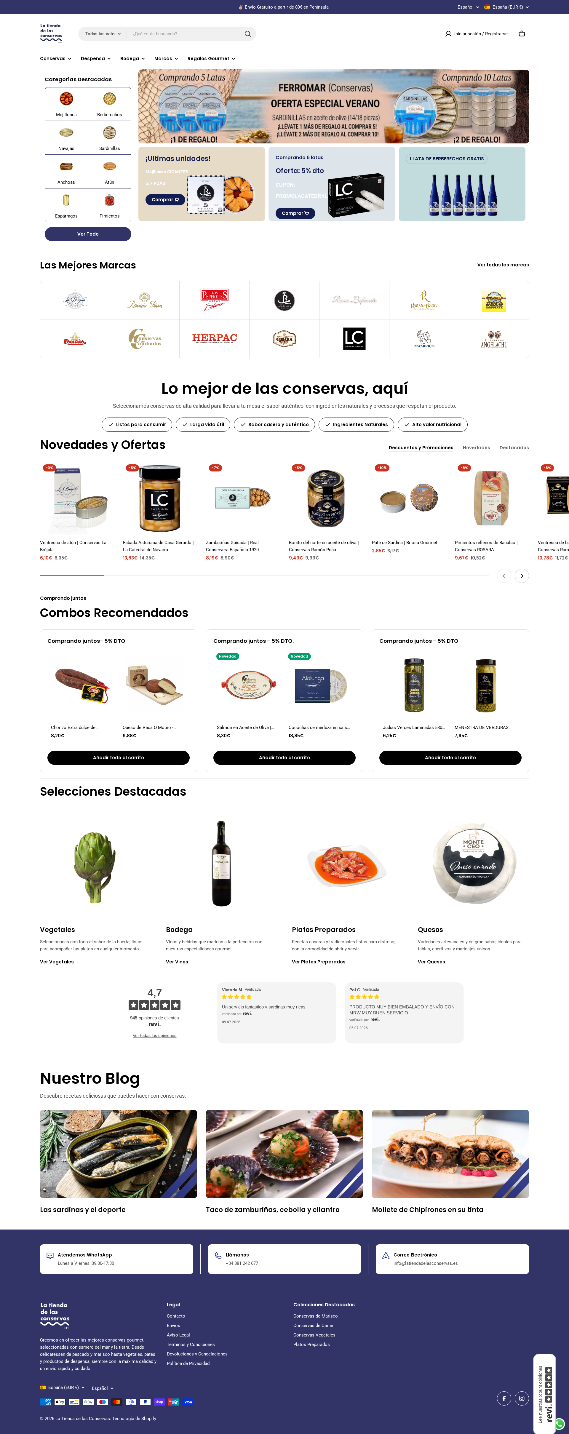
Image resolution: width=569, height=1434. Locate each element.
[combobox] (167, 34)
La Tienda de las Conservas (82, 1418)
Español (466, 7)
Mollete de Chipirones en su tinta (428, 1209)
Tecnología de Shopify (134, 1418)
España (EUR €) (508, 7)
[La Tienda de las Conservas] (333, 106)
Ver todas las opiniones (154, 1035)
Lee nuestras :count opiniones (540, 1394)
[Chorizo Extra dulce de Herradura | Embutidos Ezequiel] (82, 685)
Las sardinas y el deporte (83, 1209)
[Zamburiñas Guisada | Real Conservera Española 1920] (243, 498)
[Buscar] (247, 33)
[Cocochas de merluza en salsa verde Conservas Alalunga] (320, 685)
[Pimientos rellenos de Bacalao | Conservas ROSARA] (492, 498)
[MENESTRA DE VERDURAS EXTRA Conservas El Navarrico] (486, 685)
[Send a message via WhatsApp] (559, 1424)
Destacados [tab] (514, 448)
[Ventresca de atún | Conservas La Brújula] (77, 498)
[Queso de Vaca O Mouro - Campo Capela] (154, 685)
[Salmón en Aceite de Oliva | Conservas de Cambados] (248, 685)
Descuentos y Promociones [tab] (421, 448)
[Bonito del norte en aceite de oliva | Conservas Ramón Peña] (326, 498)
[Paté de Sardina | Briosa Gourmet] (409, 498)
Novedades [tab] (476, 448)
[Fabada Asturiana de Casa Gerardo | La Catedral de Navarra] (160, 498)
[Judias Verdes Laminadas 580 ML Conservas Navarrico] (414, 685)
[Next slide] (522, 576)
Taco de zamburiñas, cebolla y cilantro (273, 1209)
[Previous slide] (504, 576)
